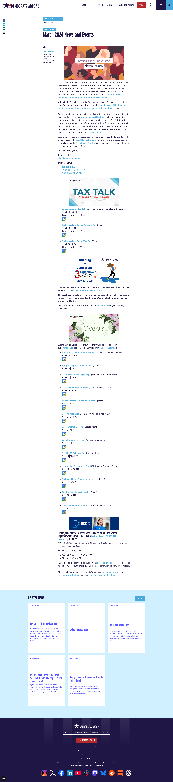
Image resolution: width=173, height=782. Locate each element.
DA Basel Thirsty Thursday (74, 479)
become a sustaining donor (103, 575)
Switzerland (49, 19)
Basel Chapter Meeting (72, 427)
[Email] (4, 33)
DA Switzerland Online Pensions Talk (79, 225)
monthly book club (85, 140)
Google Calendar (108, 348)
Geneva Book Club (70, 414)
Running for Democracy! (73, 170)
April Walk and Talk (74, 453)
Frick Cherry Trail (84, 143)
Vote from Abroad (126, 5)
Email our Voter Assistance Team (86, 751)
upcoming (111, 572)
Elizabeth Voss (48, 52)
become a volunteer (69, 575)
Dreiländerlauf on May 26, (87, 290)
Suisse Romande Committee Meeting (79, 401)
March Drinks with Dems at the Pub (79, 352)
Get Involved (98, 5)
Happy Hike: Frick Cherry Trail (76, 466)
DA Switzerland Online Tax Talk (77, 241)
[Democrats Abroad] (21, 5)
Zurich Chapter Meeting (73, 440)
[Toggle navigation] (161, 5)
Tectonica (99, 766)
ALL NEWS (140, 599)
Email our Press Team (86, 755)
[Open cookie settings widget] (3, 778)
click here (96, 132)
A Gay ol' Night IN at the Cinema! (77, 365)
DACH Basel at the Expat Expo (76, 375)
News (59, 19)
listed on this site (105, 563)
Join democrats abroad (86, 740)
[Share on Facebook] (4, 20)
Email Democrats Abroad (86, 747)
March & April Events (72, 173)
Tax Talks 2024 (69, 167)
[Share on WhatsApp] (4, 29)
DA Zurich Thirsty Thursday (75, 388)
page (67, 348)
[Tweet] (4, 24)
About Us (86, 5)
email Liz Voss (103, 306)
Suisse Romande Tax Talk (74, 209)
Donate (142, 5)
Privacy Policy (86, 759)
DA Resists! (111, 5)
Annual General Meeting (92, 117)
